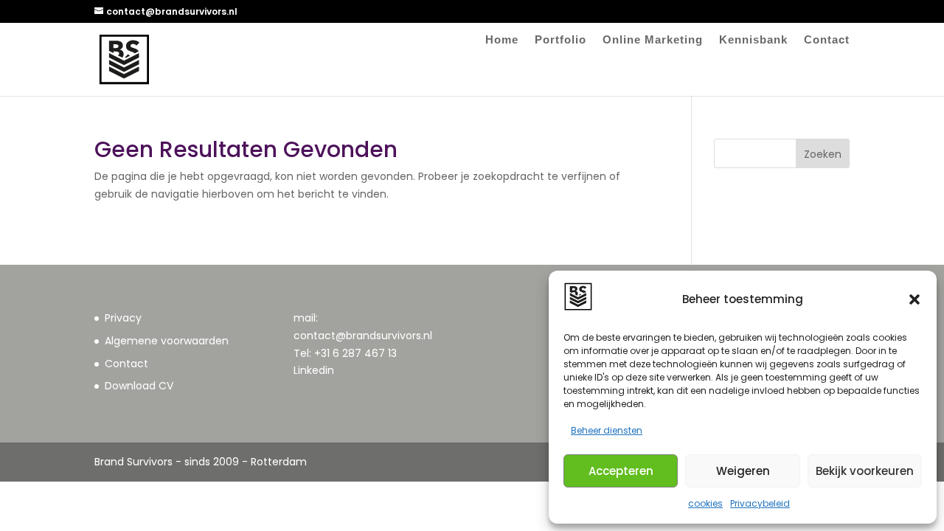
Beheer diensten (606, 430)
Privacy (123, 317)
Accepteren (621, 471)
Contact (827, 40)
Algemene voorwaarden (167, 340)
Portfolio (560, 40)
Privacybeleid (760, 503)
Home (501, 40)
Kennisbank (753, 40)
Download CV (139, 385)
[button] (914, 299)
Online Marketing (653, 40)
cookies (705, 503)
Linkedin (314, 370)
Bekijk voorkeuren (865, 471)
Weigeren (743, 471)
